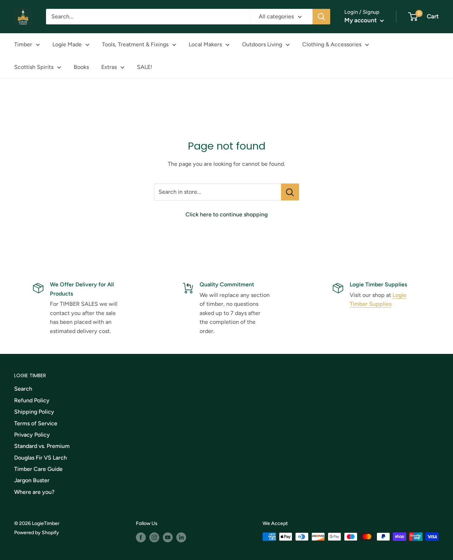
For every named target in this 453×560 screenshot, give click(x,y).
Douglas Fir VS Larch (40, 457)
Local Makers (205, 44)
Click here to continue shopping (226, 214)
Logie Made (67, 44)
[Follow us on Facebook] (141, 537)
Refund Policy (32, 400)
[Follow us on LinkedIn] (181, 537)
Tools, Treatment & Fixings (135, 44)
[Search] (321, 16)
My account (361, 20)
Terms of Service (35, 423)
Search (23, 388)
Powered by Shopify (36, 533)
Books (81, 67)
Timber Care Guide (38, 469)
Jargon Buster (32, 480)
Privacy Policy (32, 434)
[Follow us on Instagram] (154, 537)
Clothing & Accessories (331, 44)
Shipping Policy (34, 411)
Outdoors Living (262, 44)
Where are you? (34, 492)
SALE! (144, 67)
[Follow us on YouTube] (168, 537)
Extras (109, 67)
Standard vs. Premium (42, 446)
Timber (23, 44)
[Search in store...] (290, 191)
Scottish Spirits (33, 67)
